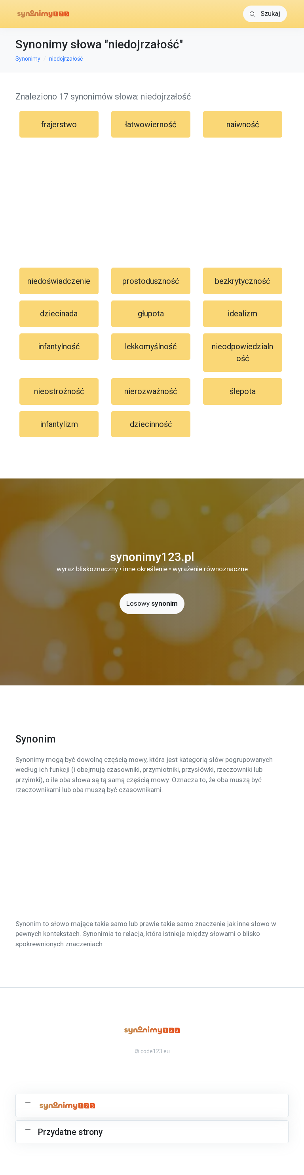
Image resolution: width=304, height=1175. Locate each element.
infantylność (59, 346)
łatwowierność (150, 124)
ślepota (243, 391)
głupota (151, 313)
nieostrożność (59, 391)
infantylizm (59, 424)
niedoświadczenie (58, 281)
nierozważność (150, 391)
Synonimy (27, 58)
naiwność (242, 124)
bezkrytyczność (242, 281)
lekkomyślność (151, 346)
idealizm (242, 313)
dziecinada (59, 313)
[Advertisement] (152, 202)
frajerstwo (59, 124)
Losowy (152, 603)
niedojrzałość (66, 58)
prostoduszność (150, 281)
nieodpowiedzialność (242, 352)
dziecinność (151, 424)
